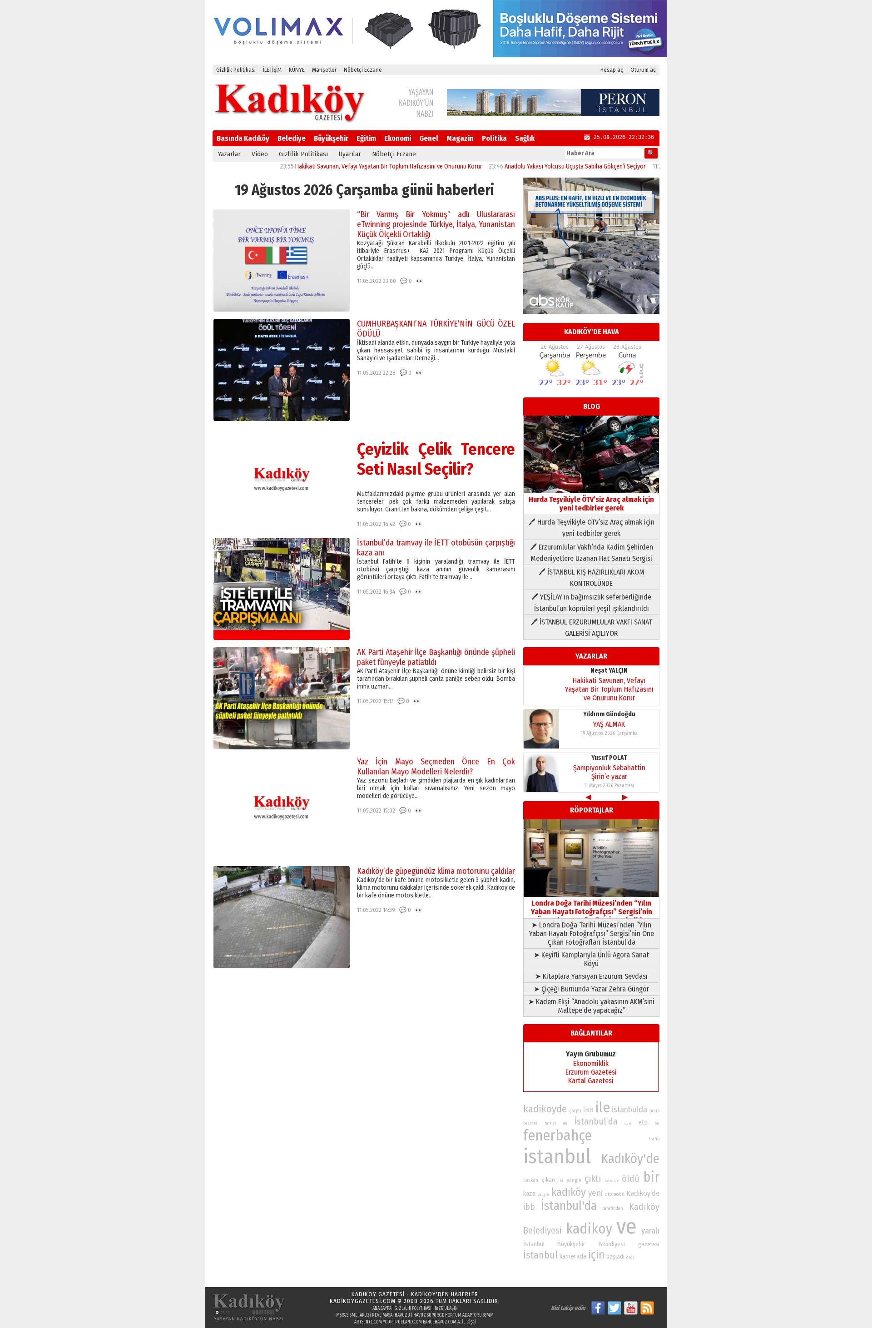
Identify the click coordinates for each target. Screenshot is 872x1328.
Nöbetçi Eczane (363, 69)
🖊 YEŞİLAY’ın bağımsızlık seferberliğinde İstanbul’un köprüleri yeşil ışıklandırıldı (591, 603)
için (596, 1255)
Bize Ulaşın (446, 1308)
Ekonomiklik (591, 1063)
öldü (630, 1178)
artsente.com (368, 1322)
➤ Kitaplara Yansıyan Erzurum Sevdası (591, 976)
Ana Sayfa (381, 1308)
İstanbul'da (569, 1206)
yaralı (650, 1231)
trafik (654, 1139)
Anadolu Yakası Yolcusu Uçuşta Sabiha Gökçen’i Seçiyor (540, 166)
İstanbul (540, 1255)
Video (260, 154)
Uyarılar (350, 154)
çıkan (548, 1179)
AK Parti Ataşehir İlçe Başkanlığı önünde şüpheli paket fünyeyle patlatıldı (436, 657)
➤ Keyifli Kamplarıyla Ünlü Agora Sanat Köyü (591, 959)
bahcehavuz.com (439, 1322)
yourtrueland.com (402, 1322)
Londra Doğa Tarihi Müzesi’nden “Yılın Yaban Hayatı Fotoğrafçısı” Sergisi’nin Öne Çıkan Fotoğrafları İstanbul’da (591, 912)
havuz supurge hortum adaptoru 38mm (453, 1315)
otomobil (614, 1194)
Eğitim (366, 138)
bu (656, 1122)
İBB (588, 1110)
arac (630, 1257)
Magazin (460, 138)
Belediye (291, 138)
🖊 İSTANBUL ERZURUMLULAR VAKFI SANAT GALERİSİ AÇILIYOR (591, 628)
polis (654, 1111)
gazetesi (648, 1244)
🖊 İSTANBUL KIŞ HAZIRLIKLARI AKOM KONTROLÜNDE (591, 578)
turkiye (550, 1123)
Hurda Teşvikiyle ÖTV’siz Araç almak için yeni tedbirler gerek (591, 503)
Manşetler (324, 69)
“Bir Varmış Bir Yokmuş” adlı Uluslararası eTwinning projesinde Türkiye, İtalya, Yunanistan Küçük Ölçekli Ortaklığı (436, 224)
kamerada (573, 1256)
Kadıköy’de (643, 1193)
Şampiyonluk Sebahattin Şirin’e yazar (609, 772)
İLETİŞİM (272, 69)
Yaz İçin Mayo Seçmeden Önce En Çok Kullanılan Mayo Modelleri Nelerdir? (436, 767)
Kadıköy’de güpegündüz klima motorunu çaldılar (436, 871)
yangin (574, 1180)
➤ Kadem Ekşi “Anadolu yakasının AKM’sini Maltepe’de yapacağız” (591, 1006)
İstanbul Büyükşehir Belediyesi (574, 1244)
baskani (530, 1123)
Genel (428, 138)
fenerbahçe (557, 1136)
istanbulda (629, 1110)
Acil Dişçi (466, 1322)
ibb (529, 1207)
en (565, 1123)
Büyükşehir (331, 138)
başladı (615, 1256)
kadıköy (568, 1192)
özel (627, 1123)
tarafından (612, 1208)
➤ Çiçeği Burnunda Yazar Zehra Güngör (591, 989)
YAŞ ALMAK (609, 724)
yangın (543, 1194)
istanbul (557, 1157)
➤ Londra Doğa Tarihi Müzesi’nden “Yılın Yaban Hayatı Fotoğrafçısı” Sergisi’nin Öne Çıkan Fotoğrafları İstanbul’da (591, 933)
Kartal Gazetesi (591, 1080)
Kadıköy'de (630, 1159)
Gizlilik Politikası (236, 69)
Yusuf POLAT (609, 758)
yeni (595, 1193)
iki (560, 1180)
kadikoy (589, 1228)
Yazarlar (229, 154)
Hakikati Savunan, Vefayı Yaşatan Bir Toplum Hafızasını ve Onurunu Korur (354, 166)
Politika (494, 138)
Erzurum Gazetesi (591, 1072)
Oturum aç (643, 69)
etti (643, 1122)
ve (626, 1226)
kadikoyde (545, 1109)
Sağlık (525, 138)
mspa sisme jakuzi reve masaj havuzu (373, 1315)
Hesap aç (611, 69)
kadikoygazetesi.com (363, 1301)
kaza (529, 1194)
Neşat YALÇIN (609, 670)
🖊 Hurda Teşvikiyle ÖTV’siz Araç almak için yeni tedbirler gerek (591, 528)
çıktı (593, 1178)
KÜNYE (297, 69)
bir (651, 1177)
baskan (530, 1180)
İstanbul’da (596, 1121)
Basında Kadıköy (243, 138)
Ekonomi (397, 138)
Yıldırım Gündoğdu (609, 714)
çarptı (575, 1111)
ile (602, 1107)
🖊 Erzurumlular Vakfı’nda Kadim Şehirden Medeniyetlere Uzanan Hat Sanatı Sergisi (591, 553)
